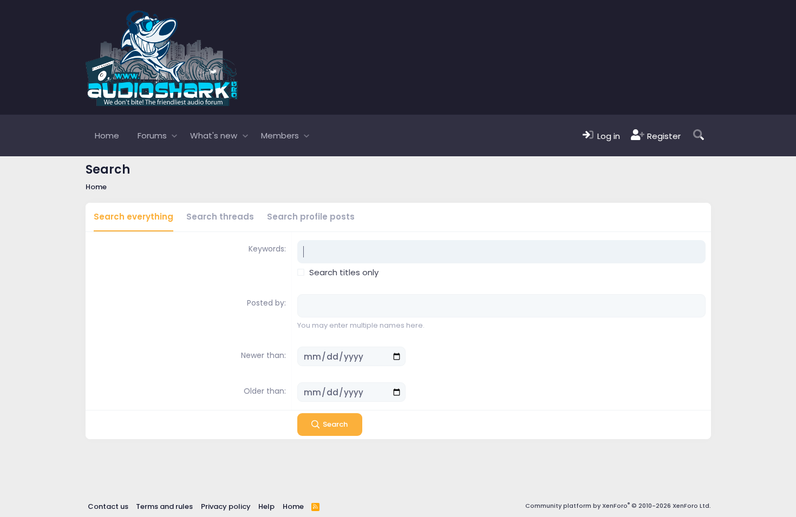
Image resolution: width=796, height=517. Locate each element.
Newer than (262, 355)
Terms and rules (164, 506)
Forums (152, 135)
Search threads (220, 216)
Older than (264, 391)
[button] (174, 135)
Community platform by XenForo (618, 505)
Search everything (133, 216)
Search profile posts (311, 216)
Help (266, 506)
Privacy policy (226, 506)
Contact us (108, 506)
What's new (213, 135)
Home (107, 135)
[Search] (698, 135)
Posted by (265, 302)
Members (280, 135)
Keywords (266, 248)
